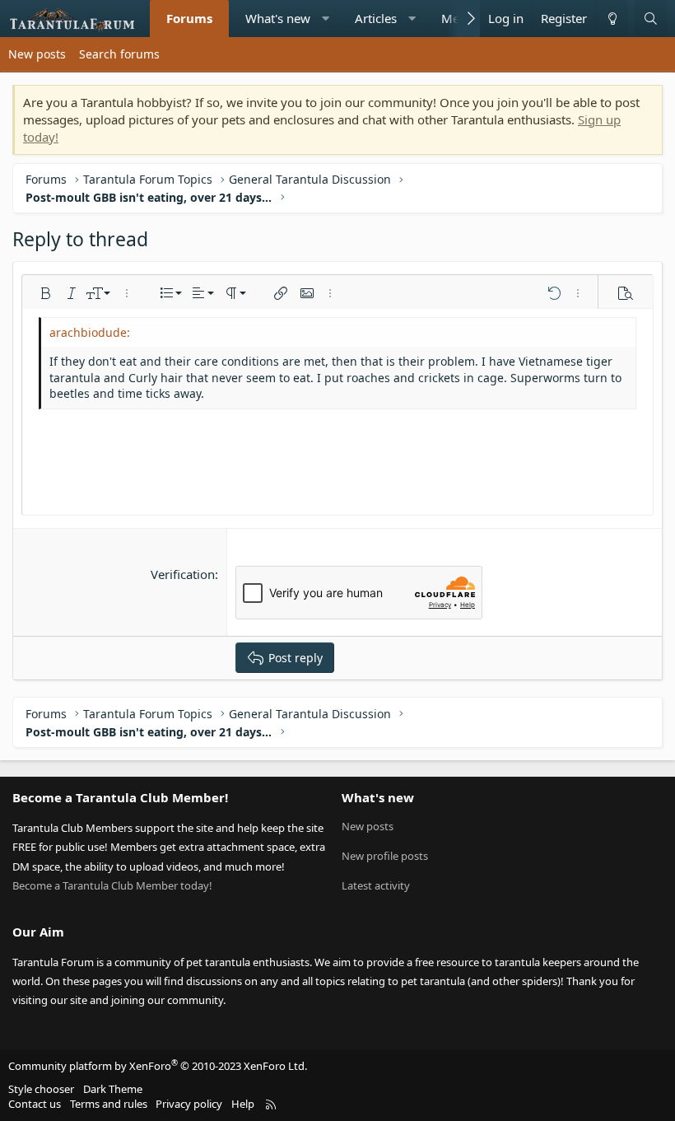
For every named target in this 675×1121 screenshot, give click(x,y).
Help (242, 1103)
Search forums (119, 54)
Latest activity (376, 885)
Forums (189, 18)
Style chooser (41, 1088)
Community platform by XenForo (157, 1065)
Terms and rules (108, 1103)
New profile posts (385, 855)
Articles (376, 18)
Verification (183, 574)
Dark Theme (112, 1088)
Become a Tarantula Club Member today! (112, 885)
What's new (277, 18)
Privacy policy (189, 1103)
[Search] (651, 18)
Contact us (34, 1103)
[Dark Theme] (611, 18)
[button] (325, 18)
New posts (37, 54)
